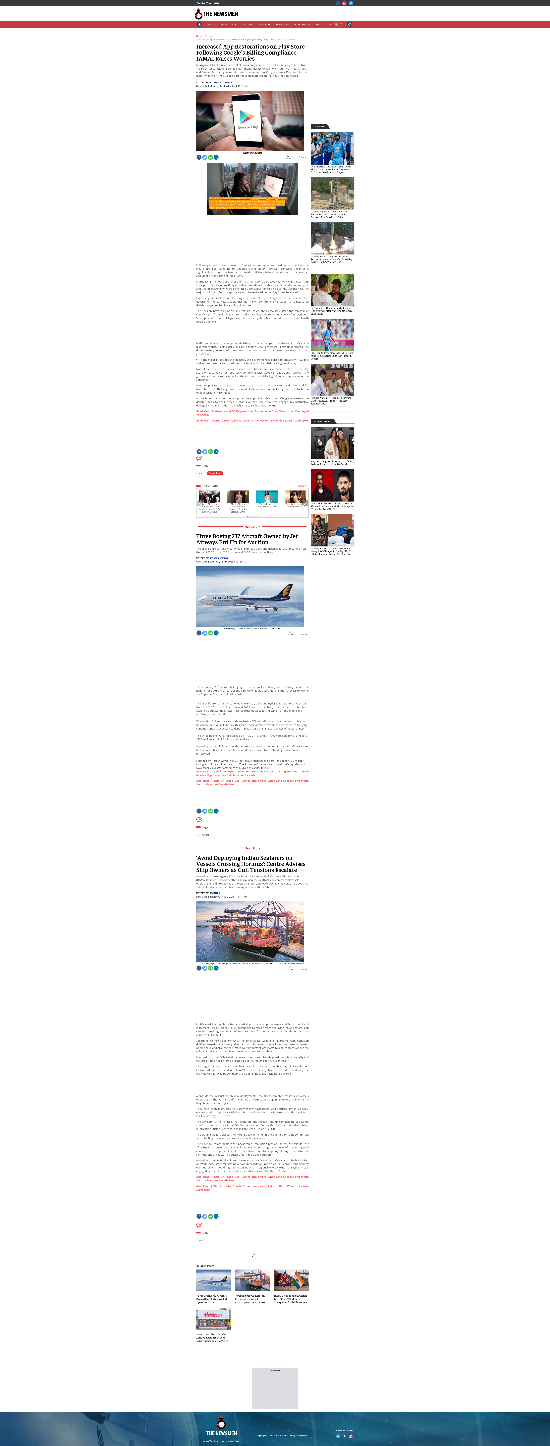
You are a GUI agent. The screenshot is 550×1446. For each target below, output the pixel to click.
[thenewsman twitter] (351, 3)
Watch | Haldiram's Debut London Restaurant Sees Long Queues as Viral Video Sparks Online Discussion (212, 1338)
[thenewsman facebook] (338, 3)
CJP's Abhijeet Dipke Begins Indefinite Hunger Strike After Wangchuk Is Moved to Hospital (332, 310)
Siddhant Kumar (221, 82)
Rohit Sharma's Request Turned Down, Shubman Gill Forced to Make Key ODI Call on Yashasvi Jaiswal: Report (331, 169)
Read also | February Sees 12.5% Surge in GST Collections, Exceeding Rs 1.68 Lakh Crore (252, 420)
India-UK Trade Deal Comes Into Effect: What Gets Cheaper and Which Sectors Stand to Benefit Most (290, 1299)
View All (303, 486)
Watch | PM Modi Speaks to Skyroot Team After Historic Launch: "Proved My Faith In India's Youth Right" (331, 259)
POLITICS (212, 24)
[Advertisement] (290, 13)
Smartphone (215, 473)
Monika (215, 893)
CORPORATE (264, 24)
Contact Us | (220, 1440)
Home (199, 36)
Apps (201, 473)
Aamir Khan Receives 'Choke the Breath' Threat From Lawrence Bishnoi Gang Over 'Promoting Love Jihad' (332, 506)
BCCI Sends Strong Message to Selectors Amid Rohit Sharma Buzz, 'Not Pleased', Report (332, 355)
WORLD (235, 24)
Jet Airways (204, 834)
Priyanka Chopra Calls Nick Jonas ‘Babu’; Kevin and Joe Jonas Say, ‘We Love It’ (332, 463)
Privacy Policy (232, 1440)
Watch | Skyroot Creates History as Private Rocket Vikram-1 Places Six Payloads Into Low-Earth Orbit (329, 214)
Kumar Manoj (219, 558)
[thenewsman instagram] (344, 3)
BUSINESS (248, 24)
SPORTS (320, 24)
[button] (341, 24)
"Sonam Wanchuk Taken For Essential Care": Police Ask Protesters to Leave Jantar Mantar (331, 400)
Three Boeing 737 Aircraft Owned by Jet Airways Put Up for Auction (252, 628)
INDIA (224, 24)
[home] (199, 24)
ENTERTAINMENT (302, 24)
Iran (200, 1240)
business (209, 36)
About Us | (208, 1440)
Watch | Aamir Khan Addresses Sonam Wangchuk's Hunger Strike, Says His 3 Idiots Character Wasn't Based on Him (331, 551)
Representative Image (252, 152)
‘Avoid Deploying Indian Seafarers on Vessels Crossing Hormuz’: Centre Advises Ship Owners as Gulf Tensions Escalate (253, 963)
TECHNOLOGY (282, 24)
